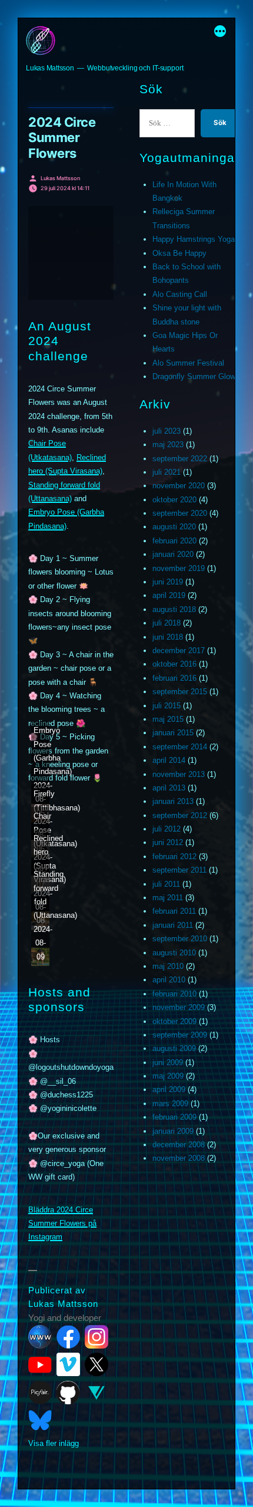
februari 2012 (174, 856)
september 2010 (179, 938)
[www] (40, 1337)
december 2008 (178, 1144)
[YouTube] (40, 1364)
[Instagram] (96, 1337)
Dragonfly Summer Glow (193, 376)
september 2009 (179, 1034)
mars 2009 (170, 1103)
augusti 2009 (174, 1048)
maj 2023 (168, 444)
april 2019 (168, 595)
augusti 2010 (174, 952)
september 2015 (179, 691)
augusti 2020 (174, 526)
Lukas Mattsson (50, 68)
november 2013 (178, 774)
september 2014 (179, 746)
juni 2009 (167, 1062)
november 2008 (178, 1158)
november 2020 (178, 485)
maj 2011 (167, 897)
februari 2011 (174, 911)
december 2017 (178, 650)
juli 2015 (166, 705)
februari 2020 (174, 540)
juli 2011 (166, 884)
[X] (96, 1364)
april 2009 (168, 1089)
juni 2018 (167, 637)
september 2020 (179, 513)
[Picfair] (40, 1392)
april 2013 (168, 787)
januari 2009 (173, 1131)
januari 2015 (173, 732)
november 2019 (178, 568)
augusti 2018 (174, 609)
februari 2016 (174, 678)
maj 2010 (168, 966)
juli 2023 (166, 431)
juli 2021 (166, 472)
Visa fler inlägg (53, 1443)
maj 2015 (168, 719)
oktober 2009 (174, 1021)
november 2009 (178, 1007)
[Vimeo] (68, 1364)
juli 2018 (166, 623)
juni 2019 (167, 581)
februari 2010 (174, 993)
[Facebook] (68, 1337)
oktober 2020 (174, 499)
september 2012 (179, 815)
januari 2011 (172, 925)
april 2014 (168, 760)
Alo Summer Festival (188, 363)
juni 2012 (167, 842)
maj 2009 (168, 1076)
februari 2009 (174, 1117)
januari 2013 (173, 801)
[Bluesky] (40, 1420)
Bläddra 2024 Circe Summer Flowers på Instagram (62, 1223)
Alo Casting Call (179, 294)
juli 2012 (166, 829)
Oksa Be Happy (179, 253)
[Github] (68, 1392)
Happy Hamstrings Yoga (193, 239)
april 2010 (168, 979)
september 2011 (179, 870)
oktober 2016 (174, 664)
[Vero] (96, 1392)
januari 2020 (173, 554)
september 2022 (179, 458)
